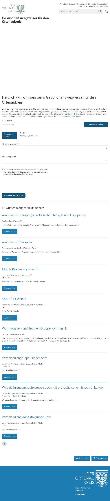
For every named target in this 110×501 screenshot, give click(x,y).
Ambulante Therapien (17, 242)
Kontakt (81, 7)
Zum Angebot (9, 232)
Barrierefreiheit (92, 7)
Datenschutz (102, 4)
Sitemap (79, 490)
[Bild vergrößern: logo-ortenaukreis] (91, 478)
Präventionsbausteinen (71, 116)
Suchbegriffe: (7, 120)
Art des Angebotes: (9, 157)
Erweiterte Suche (8, 135)
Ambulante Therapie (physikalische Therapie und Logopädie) (44, 215)
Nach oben (83, 458)
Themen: (25, 169)
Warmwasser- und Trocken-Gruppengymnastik (34, 328)
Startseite (92, 4)
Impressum (80, 494)
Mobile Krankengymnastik (20, 269)
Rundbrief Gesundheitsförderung (73, 4)
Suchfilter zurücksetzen (13, 195)
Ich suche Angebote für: (11, 144)
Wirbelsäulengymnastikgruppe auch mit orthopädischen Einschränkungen (53, 387)
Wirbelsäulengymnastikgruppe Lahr (26, 417)
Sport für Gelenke (14, 299)
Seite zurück (101, 458)
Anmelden (104, 7)
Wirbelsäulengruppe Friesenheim (24, 358)
